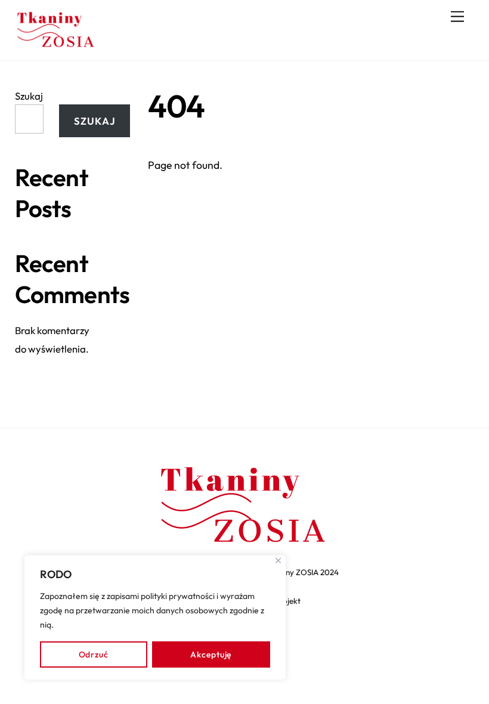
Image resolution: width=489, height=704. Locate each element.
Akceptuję (210, 654)
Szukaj (29, 95)
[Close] (278, 560)
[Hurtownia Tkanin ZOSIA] (56, 45)
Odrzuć (94, 654)
